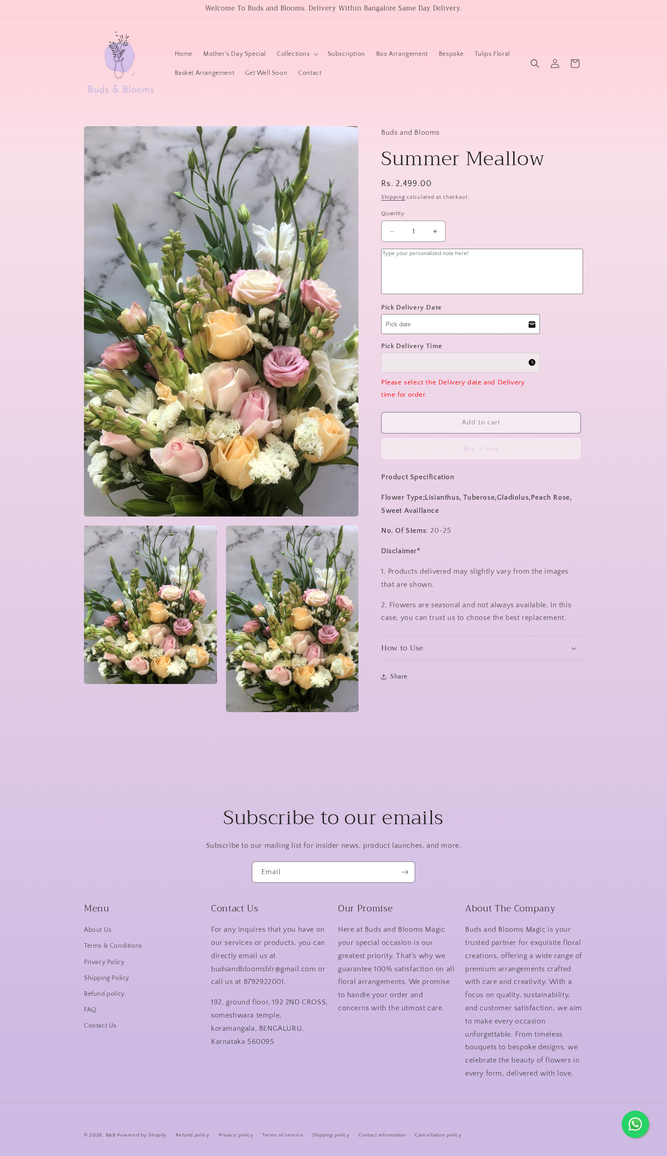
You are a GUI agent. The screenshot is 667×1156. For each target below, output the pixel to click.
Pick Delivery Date (411, 307)
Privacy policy (236, 1135)
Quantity (392, 213)
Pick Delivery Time (411, 346)
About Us (98, 930)
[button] (296, 54)
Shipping (393, 197)
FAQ (90, 1009)
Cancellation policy (438, 1135)
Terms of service (282, 1135)
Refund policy (104, 994)
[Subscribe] (405, 872)
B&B (111, 1135)
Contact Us (100, 1025)
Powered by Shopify (142, 1135)
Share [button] (398, 676)
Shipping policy (331, 1135)
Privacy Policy (104, 961)
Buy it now (481, 449)
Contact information (382, 1135)
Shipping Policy (106, 978)
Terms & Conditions (113, 945)
